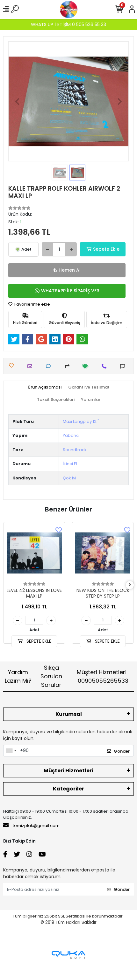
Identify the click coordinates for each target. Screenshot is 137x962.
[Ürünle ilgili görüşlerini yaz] (49, 366)
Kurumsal (68, 714)
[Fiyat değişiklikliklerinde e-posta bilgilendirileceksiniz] (87, 366)
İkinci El (70, 464)
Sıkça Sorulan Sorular (51, 676)
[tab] (45, 387)
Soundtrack (75, 450)
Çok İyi (69, 478)
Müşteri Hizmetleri (102, 676)
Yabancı (71, 435)
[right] (130, 585)
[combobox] (11, 750)
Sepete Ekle (106, 249)
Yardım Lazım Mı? (18, 676)
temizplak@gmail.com (36, 826)
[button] (17, 101)
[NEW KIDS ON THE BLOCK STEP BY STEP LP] (102, 552)
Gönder (122, 751)
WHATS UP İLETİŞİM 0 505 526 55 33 (68, 24)
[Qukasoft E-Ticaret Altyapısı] (68, 955)
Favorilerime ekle (31, 304)
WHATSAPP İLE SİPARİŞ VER (70, 291)
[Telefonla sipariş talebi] (105, 366)
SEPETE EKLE (38, 641)
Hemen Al (70, 270)
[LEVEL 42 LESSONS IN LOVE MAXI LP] (34, 552)
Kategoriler (68, 788)
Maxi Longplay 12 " (81, 421)
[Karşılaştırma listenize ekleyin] (68, 366)
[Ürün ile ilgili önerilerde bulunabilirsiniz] (124, 366)
